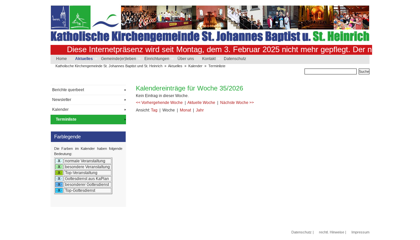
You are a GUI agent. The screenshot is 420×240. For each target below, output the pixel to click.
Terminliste (216, 66)
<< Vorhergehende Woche (160, 102)
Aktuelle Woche (201, 102)
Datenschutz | (302, 232)
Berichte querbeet (68, 90)
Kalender (195, 66)
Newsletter (61, 99)
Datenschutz (235, 58)
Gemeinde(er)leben (118, 58)
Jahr (200, 110)
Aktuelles (83, 58)
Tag (154, 110)
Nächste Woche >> (237, 102)
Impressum (360, 232)
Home (61, 58)
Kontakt (208, 58)
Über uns (186, 58)
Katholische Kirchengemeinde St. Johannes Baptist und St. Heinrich (108, 66)
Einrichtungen (156, 58)
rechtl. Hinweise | (332, 232)
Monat (186, 110)
